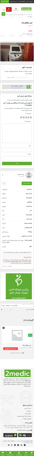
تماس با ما (28, 414)
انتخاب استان (4, 1)
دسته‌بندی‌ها (16, 10)
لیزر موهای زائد (26, 23)
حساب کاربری (27, 408)
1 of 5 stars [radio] (31, 117)
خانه (31, 14)
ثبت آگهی (9, 10)
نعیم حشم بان (27, 442)
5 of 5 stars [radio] (21, 117)
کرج (29, 335)
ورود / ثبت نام (29, 1)
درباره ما (29, 411)
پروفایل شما (19, 455)
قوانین (2, 455)
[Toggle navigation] (4, 9)
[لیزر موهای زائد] (17, 335)
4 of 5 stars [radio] (23, 117)
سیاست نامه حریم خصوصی (24, 416)
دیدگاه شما (27, 121)
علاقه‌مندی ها (21, 1)
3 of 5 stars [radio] (26, 117)
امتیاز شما (28, 113)
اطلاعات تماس (26, 183)
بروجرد (29, 26)
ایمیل (29, 154)
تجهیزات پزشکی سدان (19, 441)
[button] (17, 68)
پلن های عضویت (10, 455)
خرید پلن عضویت (13, 1)
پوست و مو (26, 14)
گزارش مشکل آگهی (6, 266)
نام (30, 146)
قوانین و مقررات (27, 419)
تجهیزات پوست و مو (19, 14)
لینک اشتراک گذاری (27, 304)
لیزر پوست (11, 14)
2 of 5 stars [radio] (28, 117)
